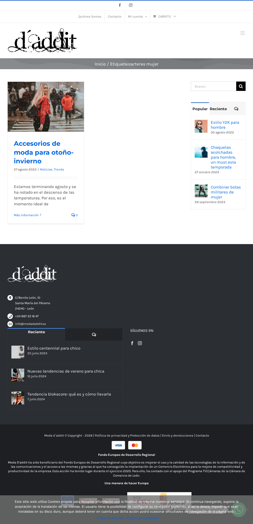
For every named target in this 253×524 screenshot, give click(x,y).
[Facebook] (132, 343)
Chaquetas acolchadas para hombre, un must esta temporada (223, 157)
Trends (59, 169)
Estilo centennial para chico (53, 348)
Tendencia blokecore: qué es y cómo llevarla (69, 394)
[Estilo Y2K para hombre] (201, 122)
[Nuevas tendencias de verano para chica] (17, 375)
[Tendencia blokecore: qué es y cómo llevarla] (17, 398)
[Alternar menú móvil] (243, 33)
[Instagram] (140, 343)
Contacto (202, 435)
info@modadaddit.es (30, 324)
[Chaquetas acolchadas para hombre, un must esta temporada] (201, 147)
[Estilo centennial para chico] (17, 352)
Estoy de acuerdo (110, 518)
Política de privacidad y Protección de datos (127, 435)
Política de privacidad (142, 518)
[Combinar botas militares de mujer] (201, 187)
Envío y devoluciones (177, 435)
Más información (26, 215)
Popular (200, 108)
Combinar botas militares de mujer (226, 192)
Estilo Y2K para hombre (225, 125)
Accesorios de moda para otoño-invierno (44, 152)
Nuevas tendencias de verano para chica (65, 371)
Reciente (218, 108)
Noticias (46, 169)
